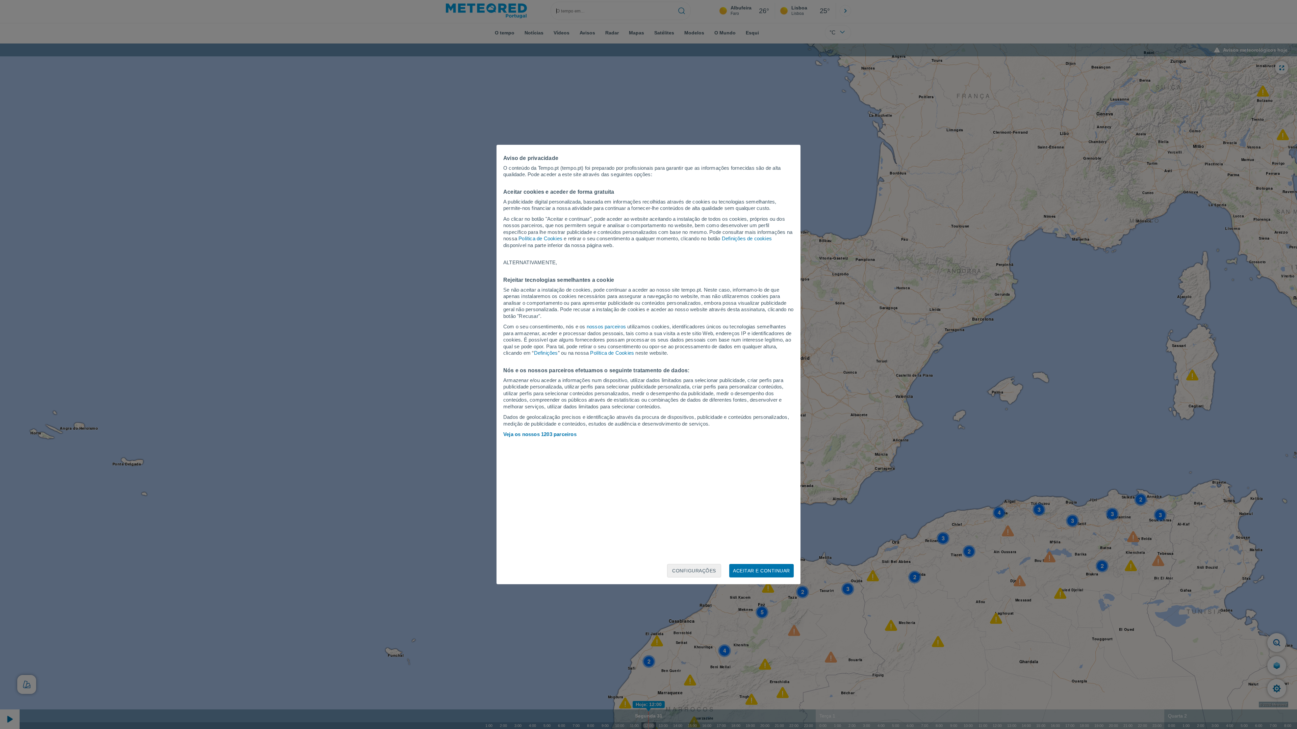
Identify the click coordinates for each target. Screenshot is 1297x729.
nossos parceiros (606, 326)
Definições (546, 353)
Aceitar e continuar (761, 570)
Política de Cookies (540, 238)
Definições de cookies (747, 238)
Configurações (694, 570)
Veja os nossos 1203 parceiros (540, 434)
